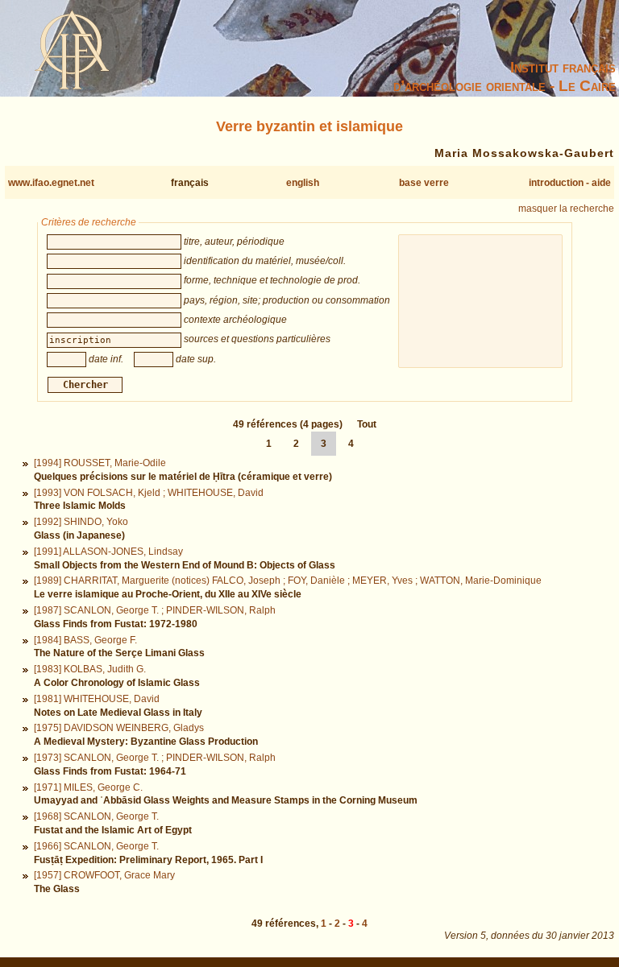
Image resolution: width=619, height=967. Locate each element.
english (302, 182)
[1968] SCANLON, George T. (96, 816)
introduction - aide (570, 182)
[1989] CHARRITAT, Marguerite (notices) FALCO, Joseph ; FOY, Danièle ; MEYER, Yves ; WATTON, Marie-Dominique (288, 580)
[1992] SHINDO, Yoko (81, 521)
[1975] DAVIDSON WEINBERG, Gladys (119, 728)
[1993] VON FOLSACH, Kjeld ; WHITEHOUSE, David (149, 492)
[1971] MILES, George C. (88, 787)
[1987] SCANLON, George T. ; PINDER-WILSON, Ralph (155, 610)
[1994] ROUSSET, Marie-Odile (100, 463)
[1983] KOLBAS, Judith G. (90, 669)
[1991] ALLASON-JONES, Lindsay (108, 551)
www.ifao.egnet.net (51, 182)
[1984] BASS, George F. (85, 640)
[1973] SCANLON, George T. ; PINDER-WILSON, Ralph (155, 757)
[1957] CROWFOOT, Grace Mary (104, 875)
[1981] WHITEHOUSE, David (97, 699)
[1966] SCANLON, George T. (96, 846)
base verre (424, 182)
